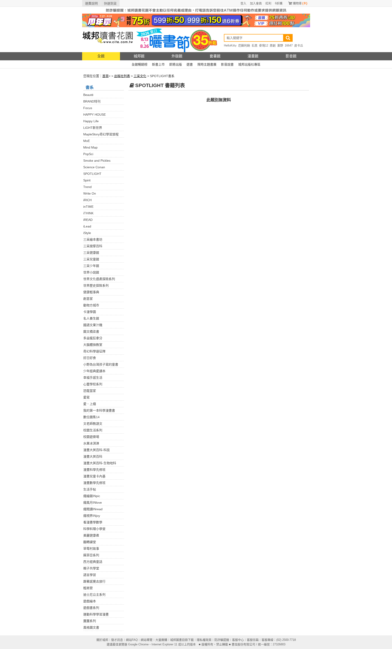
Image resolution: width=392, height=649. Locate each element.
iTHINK (88, 213)
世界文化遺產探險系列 (99, 279)
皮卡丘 (298, 45)
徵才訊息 (117, 640)
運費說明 (91, 3)
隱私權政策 (204, 640)
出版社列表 (122, 76)
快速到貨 (110, 3)
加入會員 (256, 3)
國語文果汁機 (92, 325)
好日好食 (89, 358)
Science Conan (94, 167)
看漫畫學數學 (92, 522)
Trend (87, 187)
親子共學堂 (91, 568)
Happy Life (91, 121)
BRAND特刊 (91, 101)
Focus (87, 108)
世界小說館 (91, 272)
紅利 (268, 3)
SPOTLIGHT (92, 174)
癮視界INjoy (91, 515)
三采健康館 (91, 252)
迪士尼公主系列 (94, 594)
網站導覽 (146, 640)
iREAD (88, 220)
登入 (243, 3)
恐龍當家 (89, 391)
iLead (87, 226)
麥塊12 (263, 45)
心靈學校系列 (92, 384)
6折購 (278, 3)
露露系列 (89, 621)
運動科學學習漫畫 (96, 614)
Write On (89, 193)
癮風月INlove (92, 502)
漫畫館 (252, 56)
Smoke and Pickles (96, 160)
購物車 (300, 3)
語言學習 (89, 575)
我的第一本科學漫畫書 (99, 410)
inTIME (88, 206)
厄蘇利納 (244, 45)
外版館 (177, 56)
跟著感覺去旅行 (94, 581)
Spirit (87, 180)
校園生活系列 (92, 430)
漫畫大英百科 (92, 456)
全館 (101, 56)
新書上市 (158, 64)
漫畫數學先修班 (94, 483)
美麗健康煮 (91, 535)
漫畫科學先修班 (94, 469)
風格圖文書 (91, 627)
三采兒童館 (91, 259)
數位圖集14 (91, 417)
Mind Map (90, 147)
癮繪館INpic (91, 496)
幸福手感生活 (92, 377)
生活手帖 (89, 489)
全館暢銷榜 (139, 64)
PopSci (88, 154)
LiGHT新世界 (92, 127)
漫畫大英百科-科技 (96, 450)
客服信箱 (253, 640)
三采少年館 (91, 266)
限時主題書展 (206, 64)
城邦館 (139, 56)
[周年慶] (196, 20)
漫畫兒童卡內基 (94, 476)
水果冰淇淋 (91, 443)
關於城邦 (102, 640)
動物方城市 (91, 305)
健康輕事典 (91, 292)
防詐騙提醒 (221, 640)
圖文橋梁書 (91, 331)
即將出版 (175, 64)
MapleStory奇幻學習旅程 (101, 134)
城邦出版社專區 (249, 64)
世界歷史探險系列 (96, 285)
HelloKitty (230, 45)
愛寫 (86, 397)
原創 (273, 45)
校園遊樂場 (91, 437)
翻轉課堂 (89, 542)
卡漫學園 (89, 312)
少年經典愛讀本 (94, 371)
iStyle (87, 233)
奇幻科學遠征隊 (94, 351)
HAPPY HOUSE (94, 114)
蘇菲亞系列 (91, 555)
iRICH (87, 200)
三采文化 (140, 76)
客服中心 (238, 640)
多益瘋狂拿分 (92, 338)
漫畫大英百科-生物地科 (99, 463)
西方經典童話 (92, 562)
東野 (280, 45)
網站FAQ (132, 640)
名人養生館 (91, 318)
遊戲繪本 (89, 601)
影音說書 (227, 64)
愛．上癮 (89, 404)
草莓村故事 (91, 548)
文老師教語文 (92, 423)
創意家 (88, 298)
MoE (86, 141)
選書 (189, 64)
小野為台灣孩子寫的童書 (100, 364)
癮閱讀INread (93, 509)
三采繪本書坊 (92, 239)
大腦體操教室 (92, 344)
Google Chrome (138, 644)
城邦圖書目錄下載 (182, 640)
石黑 (254, 45)
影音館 (291, 56)
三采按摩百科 (92, 246)
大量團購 (161, 640)
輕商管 (88, 588)
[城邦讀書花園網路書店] (107, 39)
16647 (289, 45)
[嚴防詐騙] (196, 10)
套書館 (215, 56)
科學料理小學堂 (94, 529)
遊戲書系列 (91, 608)
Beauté (88, 95)
